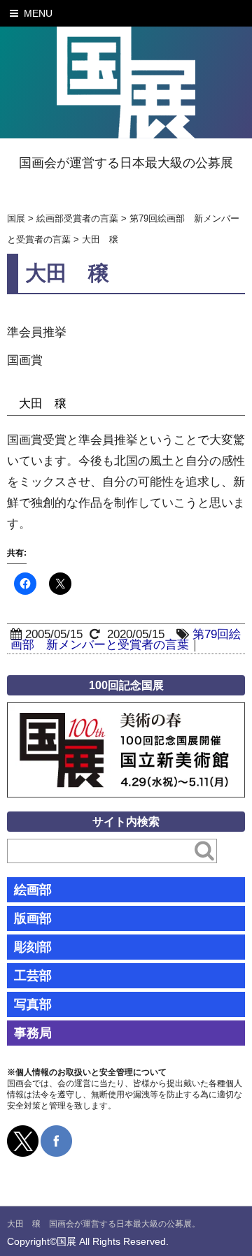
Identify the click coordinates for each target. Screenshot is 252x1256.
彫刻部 (33, 947)
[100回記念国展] (126, 712)
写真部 (33, 1004)
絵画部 (33, 890)
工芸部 (33, 976)
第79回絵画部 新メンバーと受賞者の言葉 (125, 639)
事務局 (33, 1033)
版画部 (33, 918)
